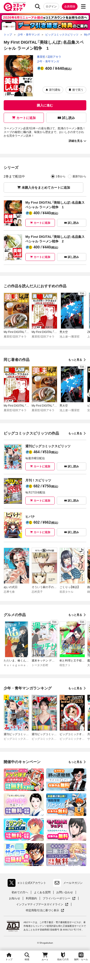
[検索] (38, 6)
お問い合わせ (64, 892)
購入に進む (45, 105)
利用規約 (31, 898)
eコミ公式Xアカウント (28, 883)
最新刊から (79, 176)
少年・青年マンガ (48, 61)
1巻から (61, 176)
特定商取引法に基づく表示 (45, 910)
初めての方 (63, 959)
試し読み (68, 118)
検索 (27, 959)
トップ (9, 959)
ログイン (51, 6)
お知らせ (14, 898)
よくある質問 (42, 892)
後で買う (77, 89)
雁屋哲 (41, 56)
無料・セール (81, 959)
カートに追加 (26, 118)
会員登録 (69, 6)
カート (45, 959)
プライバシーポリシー (59, 898)
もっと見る (75, 359)
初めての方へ (20, 892)
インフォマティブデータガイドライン (39, 904)
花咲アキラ (54, 56)
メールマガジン (73, 883)
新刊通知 (54, 89)
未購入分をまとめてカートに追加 (46, 187)
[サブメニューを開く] (83, 6)
